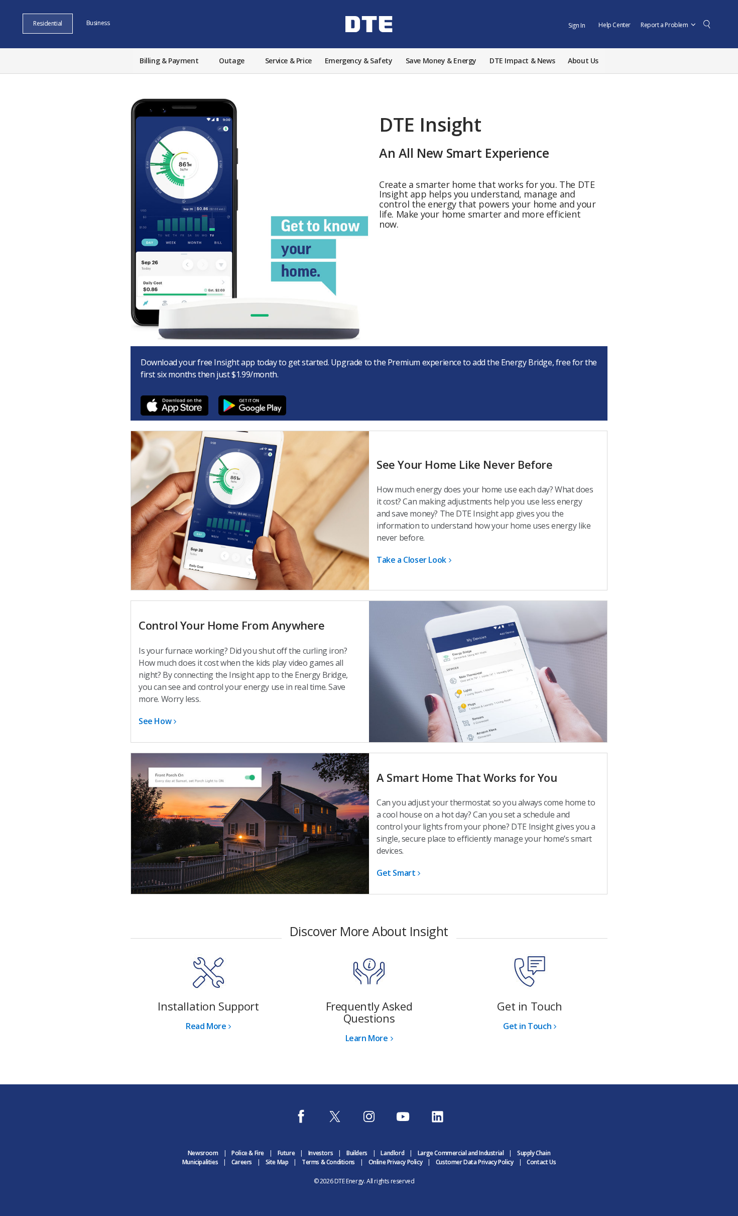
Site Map (277, 1162)
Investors (320, 1153)
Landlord (392, 1153)
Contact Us (541, 1162)
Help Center (614, 25)
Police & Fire (247, 1153)
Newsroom (203, 1153)
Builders (356, 1153)
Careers (241, 1162)
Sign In (576, 25)
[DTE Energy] (369, 41)
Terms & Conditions (328, 1162)
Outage (231, 60)
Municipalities (200, 1162)
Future (286, 1153)
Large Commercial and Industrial (461, 1153)
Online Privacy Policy (395, 1162)
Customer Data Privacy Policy (475, 1162)
